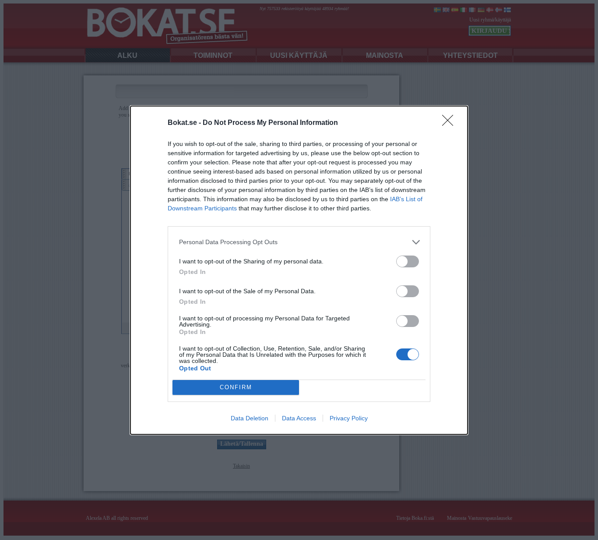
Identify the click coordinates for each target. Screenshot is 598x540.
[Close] (450, 123)
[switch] (407, 261)
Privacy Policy (349, 418)
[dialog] (299, 270)
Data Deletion (249, 418)
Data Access (299, 418)
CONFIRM (236, 387)
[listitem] (299, 242)
